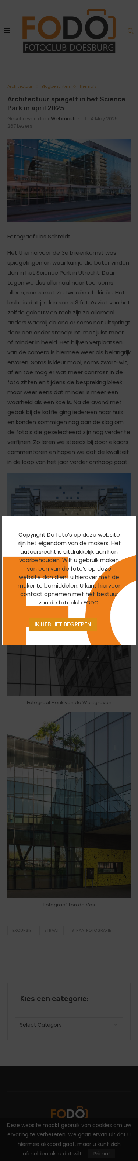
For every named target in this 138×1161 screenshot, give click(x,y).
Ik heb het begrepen (63, 624)
